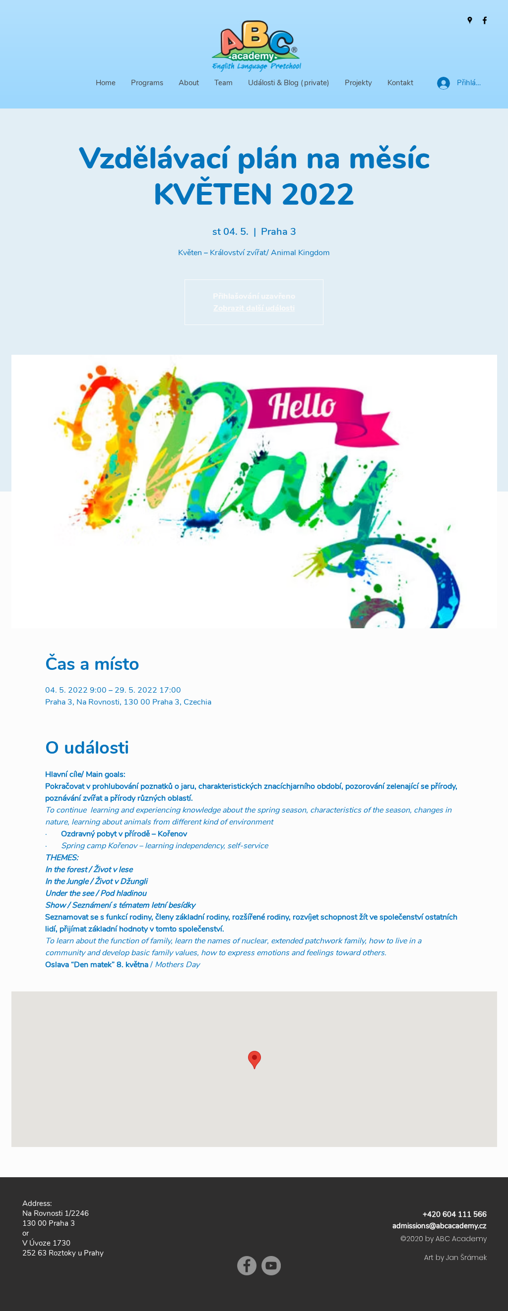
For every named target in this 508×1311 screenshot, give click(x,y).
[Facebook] (485, 20)
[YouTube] (271, 1265)
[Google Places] (470, 20)
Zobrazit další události (254, 308)
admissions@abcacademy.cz (439, 1226)
